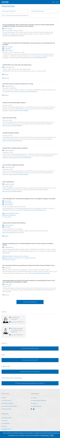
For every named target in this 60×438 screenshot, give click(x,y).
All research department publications (30, 371)
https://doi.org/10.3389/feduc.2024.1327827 (13, 35)
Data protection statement (39, 400)
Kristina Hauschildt (9, 67)
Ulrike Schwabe (8, 28)
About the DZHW (7, 418)
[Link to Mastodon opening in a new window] (34, 409)
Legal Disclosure (37, 406)
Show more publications (30, 302)
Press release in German (8, 259)
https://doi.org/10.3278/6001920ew (28, 91)
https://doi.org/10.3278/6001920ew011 (12, 191)
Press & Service (7, 429)
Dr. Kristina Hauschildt (17, 330)
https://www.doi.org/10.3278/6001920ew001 (20, 157)
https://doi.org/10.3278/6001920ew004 (12, 125)
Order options (7, 217)
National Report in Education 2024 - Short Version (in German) (20, 258)
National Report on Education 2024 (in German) (16, 256)
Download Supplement (10, 215)
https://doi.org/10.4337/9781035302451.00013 (35, 57)
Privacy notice (45, 435)
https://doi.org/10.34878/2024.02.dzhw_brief (34, 210)
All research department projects (30, 348)
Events (5, 426)
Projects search (7, 400)
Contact (35, 397)
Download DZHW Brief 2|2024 (11, 213)
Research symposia (8, 403)
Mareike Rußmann (9, 225)
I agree (51, 435)
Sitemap (35, 403)
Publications (6, 423)
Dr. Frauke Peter (15, 318)
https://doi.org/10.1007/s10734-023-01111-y (13, 232)
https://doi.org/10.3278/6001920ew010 (12, 141)
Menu (53, 2)
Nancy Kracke (7, 201)
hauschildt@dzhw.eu (10, 335)
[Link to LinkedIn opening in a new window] (31, 409)
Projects (5, 420)
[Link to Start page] (5, 2)
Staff (4, 397)
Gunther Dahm (8, 284)
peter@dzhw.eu (10, 322)
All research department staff (30, 360)
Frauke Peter (7, 48)
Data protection (7, 409)
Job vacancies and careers (10, 406)
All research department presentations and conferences (30, 383)
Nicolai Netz (7, 227)
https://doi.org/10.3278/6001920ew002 (19, 174)
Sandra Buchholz (8, 50)
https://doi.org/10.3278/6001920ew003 (19, 110)
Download (6, 78)
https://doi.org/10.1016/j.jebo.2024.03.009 (39, 273)
